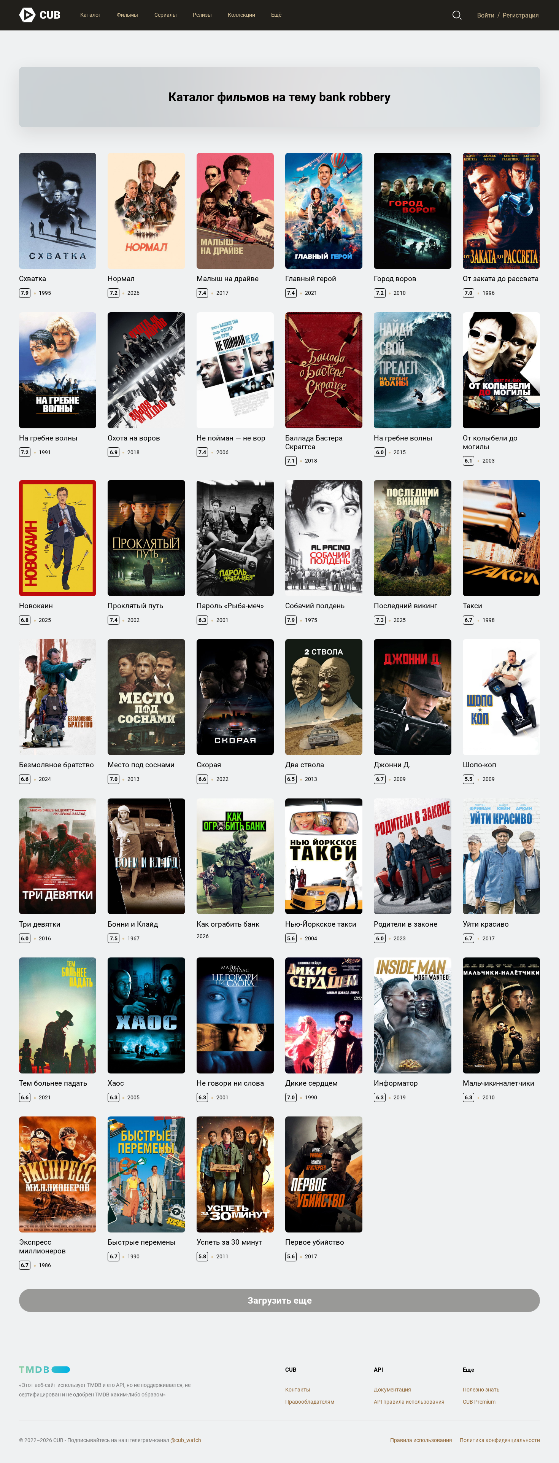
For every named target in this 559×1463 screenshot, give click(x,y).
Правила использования (421, 1440)
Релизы (202, 15)
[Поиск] (457, 15)
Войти (485, 15)
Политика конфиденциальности (500, 1440)
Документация (392, 1390)
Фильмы (127, 15)
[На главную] (40, 15)
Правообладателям (309, 1402)
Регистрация (521, 15)
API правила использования (409, 1402)
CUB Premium (479, 1402)
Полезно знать (481, 1390)
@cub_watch (185, 1440)
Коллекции (241, 15)
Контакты (297, 1390)
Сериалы (165, 15)
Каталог (90, 15)
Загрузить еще (280, 1300)
